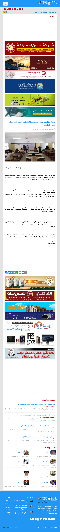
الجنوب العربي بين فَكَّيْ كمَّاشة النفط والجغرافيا (44, 486)
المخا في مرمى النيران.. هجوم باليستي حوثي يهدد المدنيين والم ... (36, 404)
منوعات (8, 512)
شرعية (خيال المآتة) (24, 477)
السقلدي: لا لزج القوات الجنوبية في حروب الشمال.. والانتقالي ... (37, 426)
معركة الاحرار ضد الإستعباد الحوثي (48, 477)
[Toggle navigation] (5, 4)
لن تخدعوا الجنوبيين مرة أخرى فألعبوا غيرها (46, 456)
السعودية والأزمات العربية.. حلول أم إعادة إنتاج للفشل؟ (16, 486)
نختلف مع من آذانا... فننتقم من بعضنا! (20, 456)
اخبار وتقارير (7, 503)
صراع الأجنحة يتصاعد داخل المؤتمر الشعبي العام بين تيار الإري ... (37, 437)
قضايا (9, 509)
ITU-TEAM (6, 527)
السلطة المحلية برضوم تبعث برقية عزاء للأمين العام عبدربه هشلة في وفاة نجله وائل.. (21, 507)
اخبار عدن (8, 500)
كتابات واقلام (50, 448)
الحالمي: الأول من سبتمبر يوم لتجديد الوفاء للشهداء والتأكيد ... (38, 415)
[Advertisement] (30, 29)
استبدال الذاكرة (25, 465)
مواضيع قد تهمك (48, 400)
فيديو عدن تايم (7, 514)
